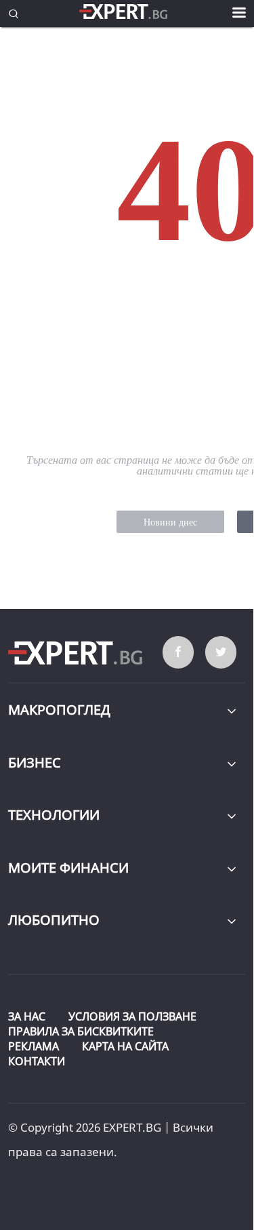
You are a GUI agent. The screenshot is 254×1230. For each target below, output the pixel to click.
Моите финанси (68, 867)
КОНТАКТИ (36, 1061)
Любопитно (54, 920)
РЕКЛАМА (33, 1046)
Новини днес (170, 522)
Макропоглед (59, 709)
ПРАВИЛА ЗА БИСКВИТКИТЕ (81, 1031)
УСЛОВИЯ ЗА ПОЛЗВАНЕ (132, 1016)
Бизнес (34, 762)
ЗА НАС (26, 1016)
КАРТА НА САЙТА (125, 1046)
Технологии (54, 815)
